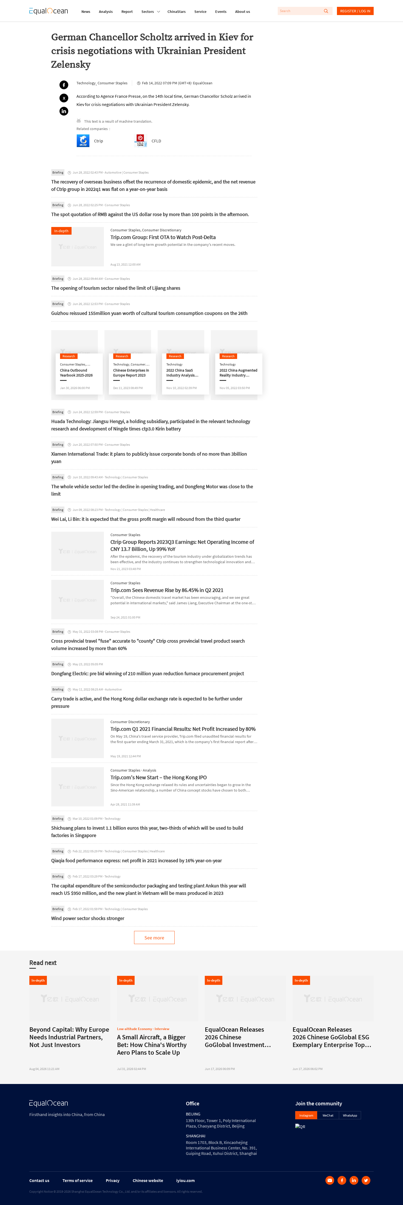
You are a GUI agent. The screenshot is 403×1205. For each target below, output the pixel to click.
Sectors (147, 11)
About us (242, 11)
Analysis (106, 11)
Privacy (113, 1180)
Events (220, 11)
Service (200, 11)
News (85, 11)
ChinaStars (177, 11)
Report (127, 11)
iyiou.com (185, 1180)
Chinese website (148, 1180)
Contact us (39, 1180)
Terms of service (78, 1180)
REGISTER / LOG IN (355, 10)
